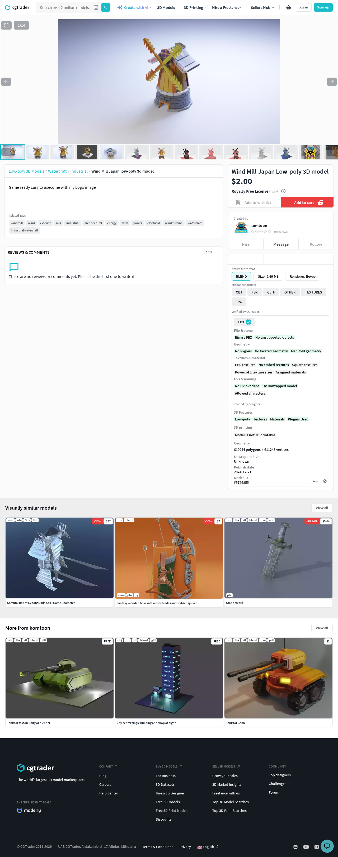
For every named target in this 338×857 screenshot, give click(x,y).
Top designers (280, 775)
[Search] (105, 7)
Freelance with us (226, 793)
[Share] (316, 259)
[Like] (246, 259)
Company (106, 766)
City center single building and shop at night (146, 723)
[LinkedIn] (296, 847)
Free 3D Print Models (172, 810)
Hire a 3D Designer (170, 793)
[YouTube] (307, 847)
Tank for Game (236, 723)
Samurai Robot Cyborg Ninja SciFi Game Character (41, 603)
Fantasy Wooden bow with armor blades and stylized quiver (157, 603)
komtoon (259, 225)
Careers (105, 784)
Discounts (163, 819)
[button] (96, 7)
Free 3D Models (168, 801)
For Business (166, 775)
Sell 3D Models (223, 766)
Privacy (185, 846)
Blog (102, 775)
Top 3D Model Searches (230, 801)
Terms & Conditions (157, 846)
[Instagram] (317, 847)
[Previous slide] (6, 82)
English (205, 847)
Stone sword (234, 603)
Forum (274, 792)
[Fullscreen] (6, 25)
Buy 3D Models (167, 766)
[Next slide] (332, 82)
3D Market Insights (226, 784)
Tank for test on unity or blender (28, 723)
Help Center (108, 793)
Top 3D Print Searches (229, 810)
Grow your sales (225, 775)
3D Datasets (165, 784)
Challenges (277, 783)
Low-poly (242, 419)
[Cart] (288, 7)
